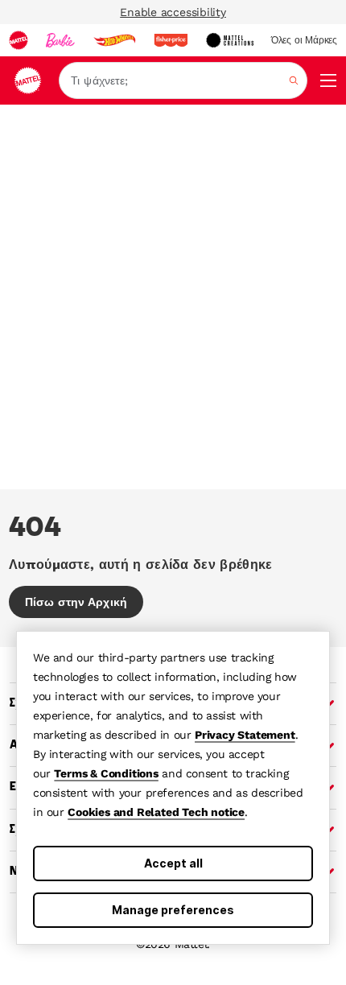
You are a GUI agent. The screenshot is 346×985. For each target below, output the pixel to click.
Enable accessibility (173, 12)
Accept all (173, 863)
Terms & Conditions (106, 773)
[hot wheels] (114, 40)
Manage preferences (173, 910)
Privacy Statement (245, 734)
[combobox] (183, 80)
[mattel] (18, 40)
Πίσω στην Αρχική (76, 602)
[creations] (230, 40)
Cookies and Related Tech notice (156, 812)
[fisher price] (170, 40)
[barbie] (60, 40)
